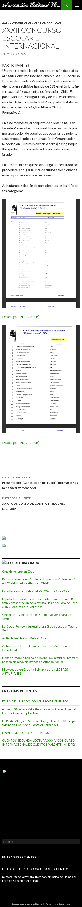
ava (23, 54)
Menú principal (77, 5)
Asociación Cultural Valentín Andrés (31, 5)
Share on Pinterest (39, 456)
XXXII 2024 (54, 22)
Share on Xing (49, 456)
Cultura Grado (25, 563)
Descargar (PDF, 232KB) (20, 442)
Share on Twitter (18, 456)
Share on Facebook (7, 456)
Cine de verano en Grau (18, 571)
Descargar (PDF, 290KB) (20, 317)
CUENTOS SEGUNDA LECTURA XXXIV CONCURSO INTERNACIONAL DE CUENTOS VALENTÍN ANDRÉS (39, 742)
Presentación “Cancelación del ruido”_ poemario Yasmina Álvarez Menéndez (40, 483)
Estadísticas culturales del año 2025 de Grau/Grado (37, 591)
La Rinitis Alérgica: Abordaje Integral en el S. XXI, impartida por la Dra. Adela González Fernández (40, 723)
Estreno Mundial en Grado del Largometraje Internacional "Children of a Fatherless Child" (39, 581)
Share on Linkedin (28, 456)
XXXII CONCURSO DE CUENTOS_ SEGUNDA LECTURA (34, 504)
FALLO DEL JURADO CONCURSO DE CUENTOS (35, 701)
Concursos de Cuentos (27, 22)
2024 (5, 22)
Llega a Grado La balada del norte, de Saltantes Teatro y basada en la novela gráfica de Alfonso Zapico (40, 659)
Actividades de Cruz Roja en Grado (25, 638)
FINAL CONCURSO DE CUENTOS (25, 732)
